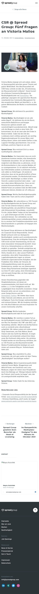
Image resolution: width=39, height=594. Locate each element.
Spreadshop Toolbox (9, 296)
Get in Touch (6, 554)
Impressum (5, 560)
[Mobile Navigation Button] (36, 3)
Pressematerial (7, 551)
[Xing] (8, 585)
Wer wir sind (6, 524)
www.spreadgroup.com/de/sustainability (22, 397)
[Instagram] (18, 585)
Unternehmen (19, 38)
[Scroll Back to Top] (35, 510)
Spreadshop (24, 95)
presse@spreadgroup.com (13, 492)
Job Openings (6, 539)
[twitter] (13, 585)
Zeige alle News (20, 9)
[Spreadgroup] (9, 3)
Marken (4, 527)
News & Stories (7, 548)
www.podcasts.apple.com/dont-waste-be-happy (18, 401)
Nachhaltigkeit (6, 530)
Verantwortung (30, 38)
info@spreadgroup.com (10, 580)
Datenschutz (6, 563)
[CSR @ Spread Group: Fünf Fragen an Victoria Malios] (19, 62)
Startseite (5, 521)
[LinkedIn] (3, 585)
